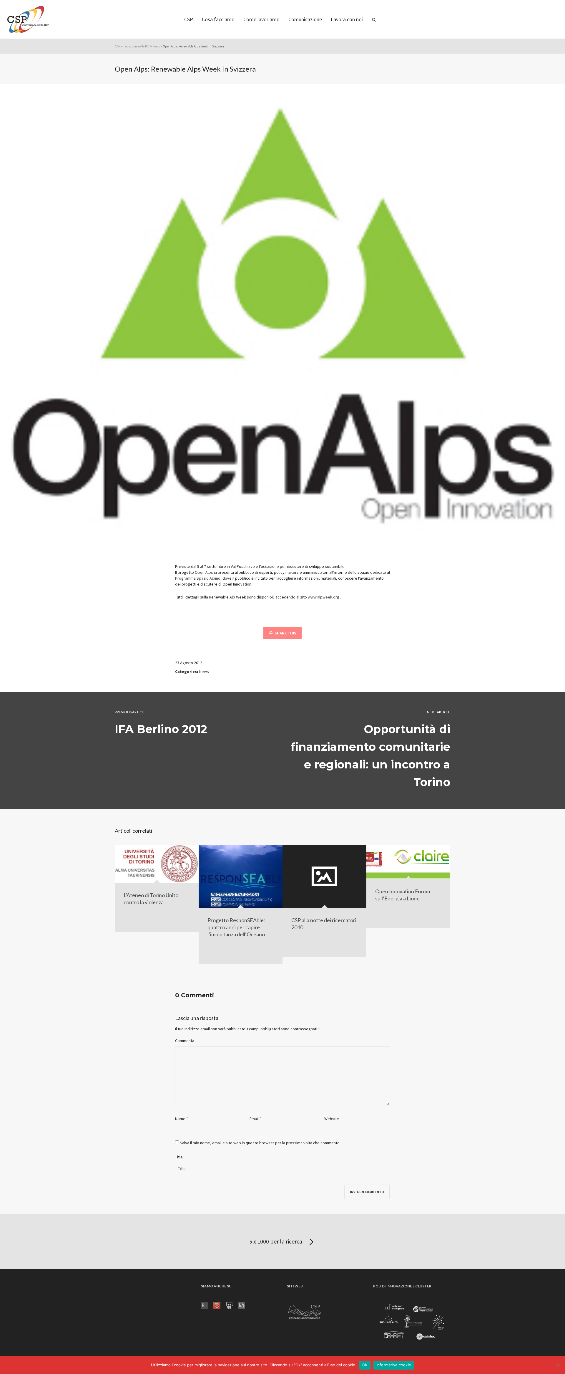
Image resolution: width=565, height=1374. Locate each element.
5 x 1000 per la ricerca (276, 1241)
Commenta (184, 1040)
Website (331, 1118)
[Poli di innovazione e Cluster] (411, 1322)
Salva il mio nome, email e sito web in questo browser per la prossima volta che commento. (260, 1142)
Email (254, 1118)
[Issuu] (219, 1305)
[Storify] (244, 1305)
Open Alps (204, 572)
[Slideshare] (232, 1305)
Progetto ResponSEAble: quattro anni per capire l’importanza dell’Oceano (236, 927)
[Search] (374, 19)
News (156, 46)
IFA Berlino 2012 (161, 729)
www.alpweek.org (323, 597)
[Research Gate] (207, 1305)
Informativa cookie (393, 1365)
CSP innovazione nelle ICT (132, 46)
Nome (180, 1118)
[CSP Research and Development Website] (304, 1311)
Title (179, 1157)
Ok (365, 1365)
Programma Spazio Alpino (197, 578)
